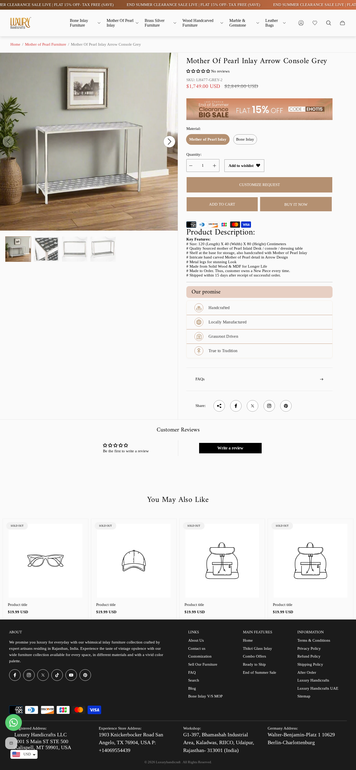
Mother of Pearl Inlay (207, 139)
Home (15, 44)
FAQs (200, 379)
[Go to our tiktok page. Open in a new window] (57, 675)
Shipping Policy (310, 664)
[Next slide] (169, 141)
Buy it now (296, 204)
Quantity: (193, 154)
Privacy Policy (309, 648)
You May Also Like (177, 500)
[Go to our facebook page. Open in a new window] (15, 675)
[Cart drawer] (342, 23)
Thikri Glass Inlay (257, 648)
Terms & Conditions (313, 640)
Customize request (259, 185)
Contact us (196, 648)
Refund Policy (309, 656)
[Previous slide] (8, 141)
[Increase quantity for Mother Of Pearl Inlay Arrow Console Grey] (214, 165)
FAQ (192, 672)
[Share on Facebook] (236, 406)
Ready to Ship (254, 664)
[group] (18, 249)
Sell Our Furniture (202, 664)
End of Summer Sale (259, 672)
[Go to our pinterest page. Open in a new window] (85, 675)
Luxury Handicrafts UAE (317, 688)
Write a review (230, 448)
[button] (198, 71)
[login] (301, 23)
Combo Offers (254, 656)
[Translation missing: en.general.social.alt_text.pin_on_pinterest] (286, 406)
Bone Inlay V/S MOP (205, 696)
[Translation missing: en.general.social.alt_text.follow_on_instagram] (269, 406)
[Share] (219, 406)
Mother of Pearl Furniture (45, 44)
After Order (306, 672)
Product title (17, 605)
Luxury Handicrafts (313, 680)
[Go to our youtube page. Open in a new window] (71, 675)
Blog (192, 688)
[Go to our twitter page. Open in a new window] (43, 675)
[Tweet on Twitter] (252, 406)
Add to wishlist (241, 166)
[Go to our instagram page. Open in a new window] (29, 675)
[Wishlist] (315, 23)
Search (193, 680)
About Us (196, 640)
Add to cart (222, 204)
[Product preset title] (45, 561)
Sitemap (303, 696)
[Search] (328, 23)
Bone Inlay (245, 139)
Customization (200, 656)
